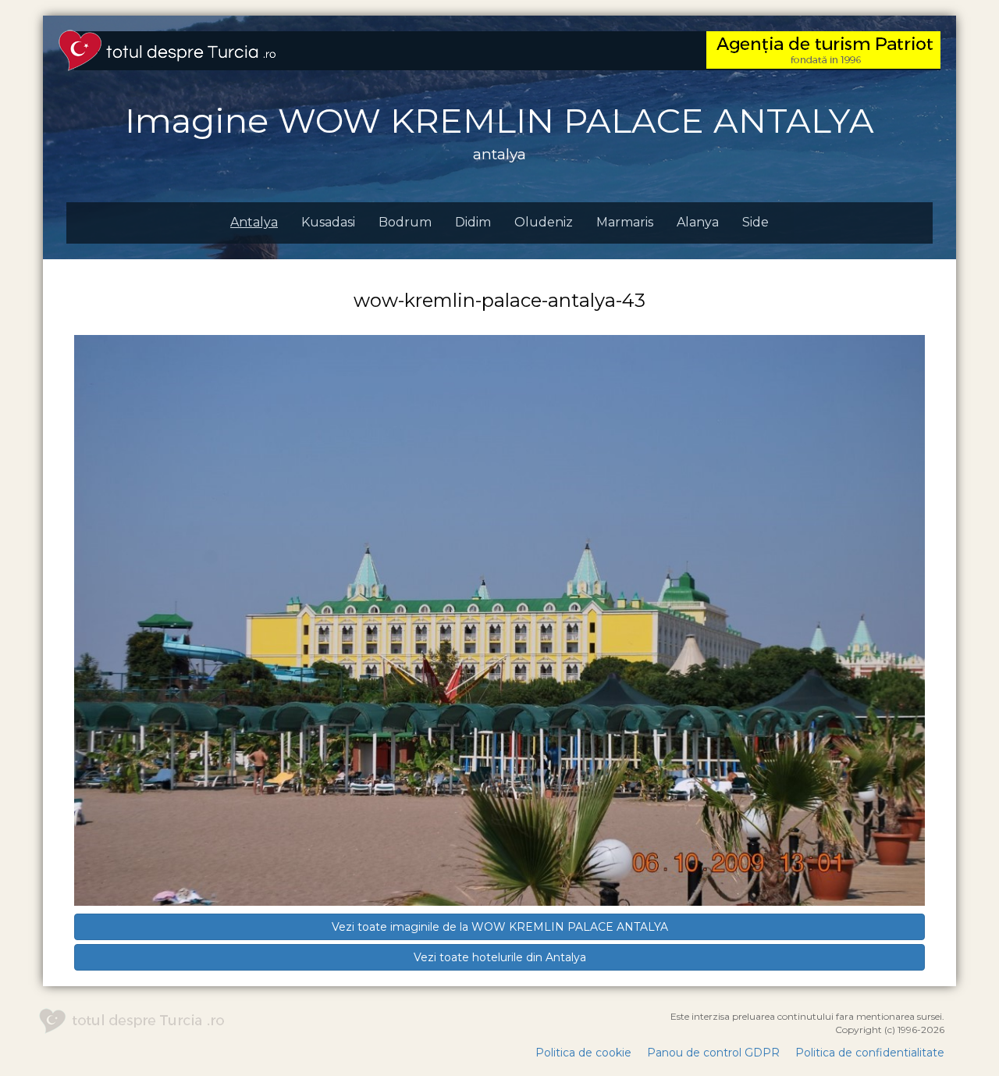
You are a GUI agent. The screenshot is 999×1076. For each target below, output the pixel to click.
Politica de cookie (583, 1053)
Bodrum (405, 222)
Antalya (254, 222)
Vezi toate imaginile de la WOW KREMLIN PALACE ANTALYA (500, 927)
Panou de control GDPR (713, 1053)
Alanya (698, 222)
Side (755, 222)
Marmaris (624, 222)
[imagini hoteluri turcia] (167, 49)
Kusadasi (328, 222)
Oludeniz (543, 222)
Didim (473, 222)
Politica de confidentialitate (869, 1053)
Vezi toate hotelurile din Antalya (500, 957)
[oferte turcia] (823, 49)
